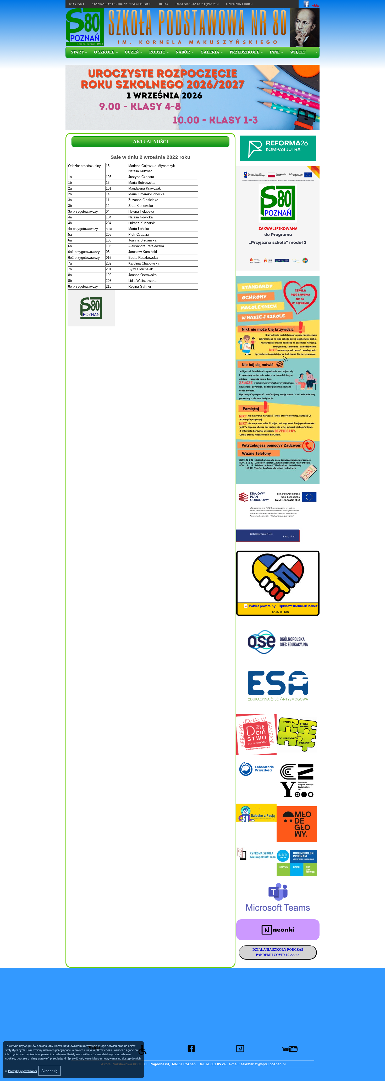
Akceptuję (49, 1071)
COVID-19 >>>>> (286, 955)
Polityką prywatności (22, 1071)
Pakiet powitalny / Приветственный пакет (283, 606)
